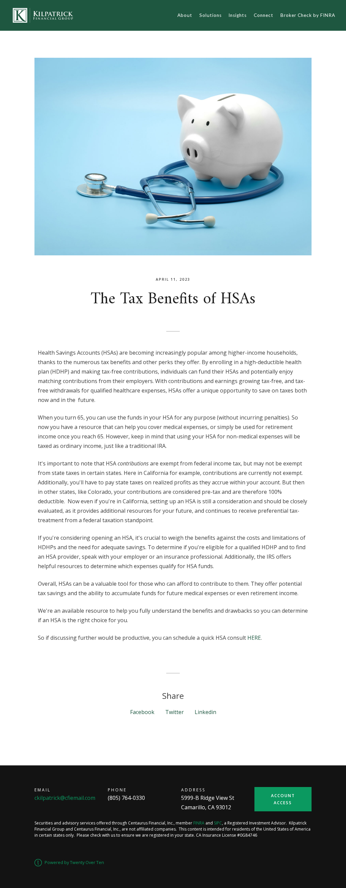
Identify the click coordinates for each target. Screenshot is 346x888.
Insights (237, 15)
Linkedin (205, 712)
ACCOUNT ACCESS (283, 799)
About (184, 15)
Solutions (210, 15)
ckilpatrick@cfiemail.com (64, 798)
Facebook (142, 712)
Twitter (174, 712)
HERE (254, 637)
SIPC (218, 823)
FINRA (198, 823)
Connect (263, 15)
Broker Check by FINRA (307, 15)
